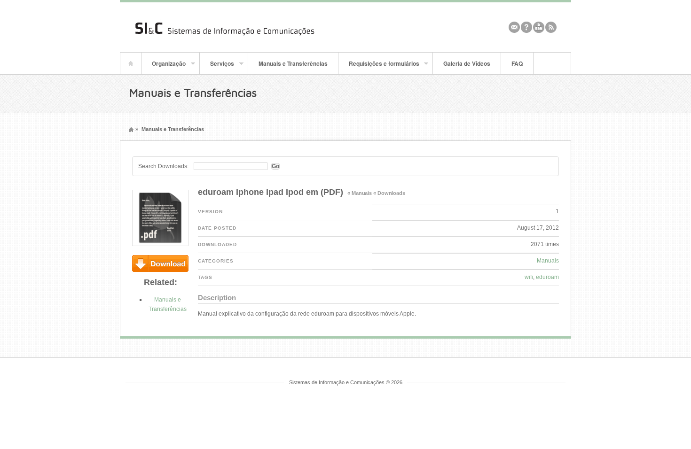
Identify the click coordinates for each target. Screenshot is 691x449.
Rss (551, 27)
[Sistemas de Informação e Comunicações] (246, 37)
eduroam (547, 277)
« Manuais (359, 193)
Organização (163, 66)
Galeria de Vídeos (466, 63)
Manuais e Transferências (293, 63)
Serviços (217, 66)
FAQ (517, 63)
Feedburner (526, 27)
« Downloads (389, 193)
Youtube (538, 27)
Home (130, 63)
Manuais (548, 260)
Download (160, 263)
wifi (529, 277)
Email (514, 27)
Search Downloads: (163, 166)
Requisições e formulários (378, 66)
